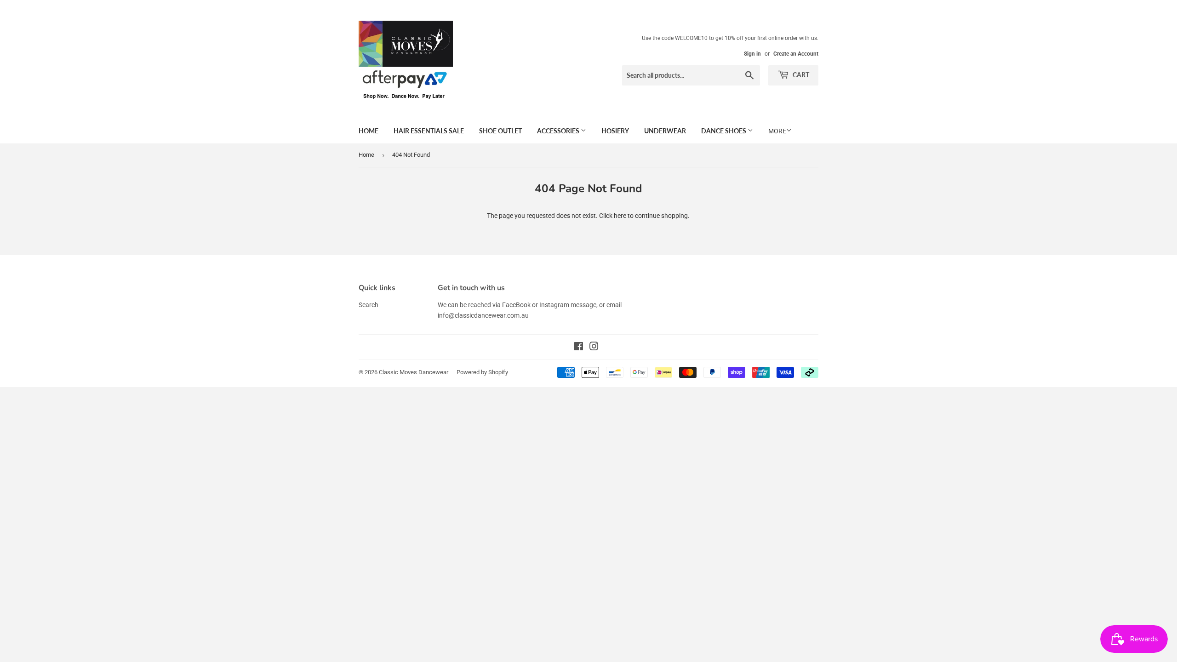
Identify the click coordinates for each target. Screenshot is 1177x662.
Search (368, 304)
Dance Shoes (724, 131)
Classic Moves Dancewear (413, 372)
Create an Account (795, 54)
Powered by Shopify (482, 372)
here (620, 215)
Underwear (665, 131)
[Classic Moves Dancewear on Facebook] (578, 347)
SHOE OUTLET (500, 131)
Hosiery (615, 131)
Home (368, 131)
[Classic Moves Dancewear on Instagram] (594, 347)
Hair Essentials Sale (429, 131)
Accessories (559, 131)
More (777, 131)
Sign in (752, 54)
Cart (800, 75)
